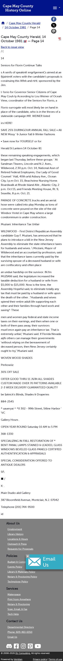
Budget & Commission (20, 561)
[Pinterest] (30, 646)
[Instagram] (23, 646)
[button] (56, 7)
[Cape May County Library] (3, 24)
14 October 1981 (15, 27)
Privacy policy (40, 659)
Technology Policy (18, 581)
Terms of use (55, 659)
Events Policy (15, 566)
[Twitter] (53, 25)
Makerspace (14, 594)
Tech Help (13, 614)
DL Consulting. (23, 653)
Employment (15, 529)
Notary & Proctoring (19, 604)
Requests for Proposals (20, 548)
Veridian (18, 659)
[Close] (27, 556)
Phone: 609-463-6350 (20, 632)
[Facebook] (53, 19)
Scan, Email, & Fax (17, 609)
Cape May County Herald (24, 23)
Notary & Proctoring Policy (22, 576)
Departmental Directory (21, 627)
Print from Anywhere (19, 599)
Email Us (12, 636)
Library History (15, 534)
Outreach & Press (17, 544)
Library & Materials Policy (21, 571)
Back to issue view (12, 47)
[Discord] (9, 646)
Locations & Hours (18, 539)
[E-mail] (53, 31)
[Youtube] (37, 646)
